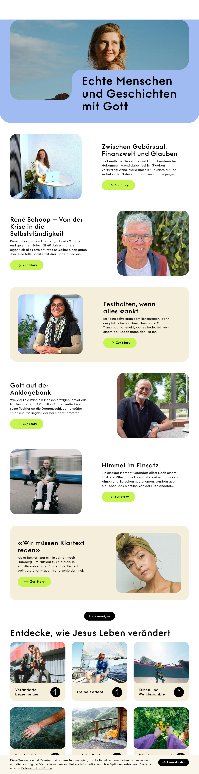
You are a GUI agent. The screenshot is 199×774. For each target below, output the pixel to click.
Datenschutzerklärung (36, 768)
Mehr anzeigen (99, 616)
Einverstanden (176, 762)
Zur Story (121, 185)
